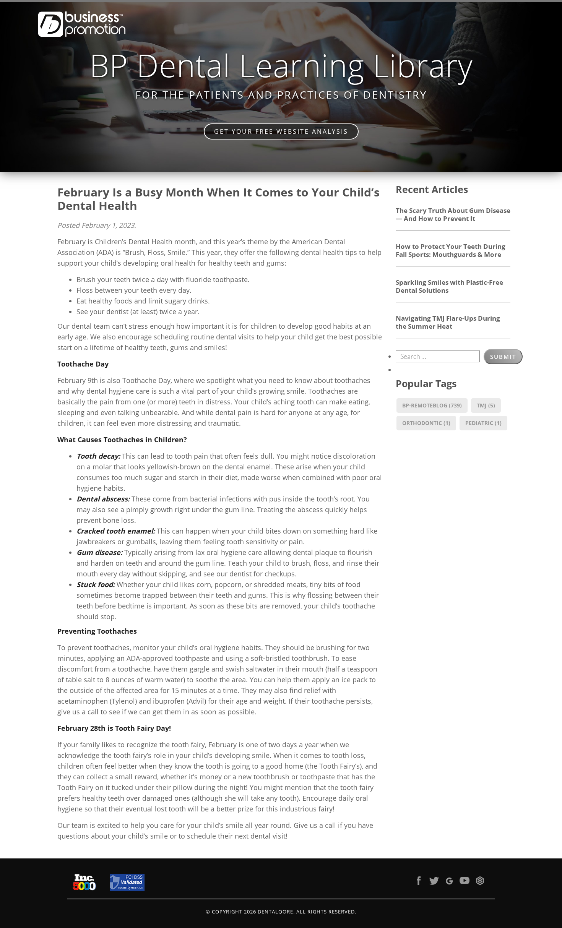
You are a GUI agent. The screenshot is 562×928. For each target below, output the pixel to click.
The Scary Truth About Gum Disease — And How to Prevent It (453, 214)
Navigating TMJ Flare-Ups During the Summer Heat (448, 322)
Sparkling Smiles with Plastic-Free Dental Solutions (449, 286)
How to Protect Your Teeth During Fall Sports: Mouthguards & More (450, 250)
